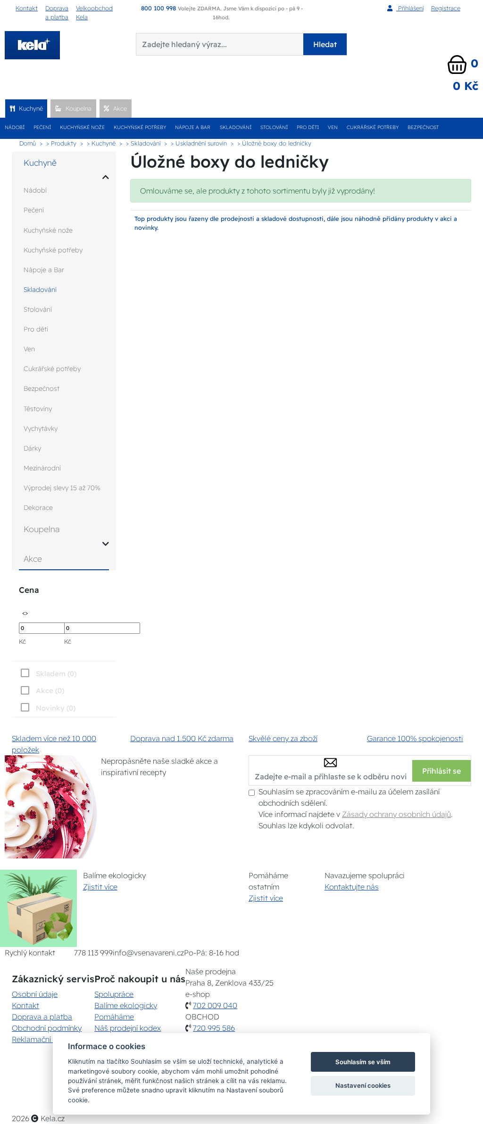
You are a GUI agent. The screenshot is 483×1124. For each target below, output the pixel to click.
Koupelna (78, 108)
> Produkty (61, 143)
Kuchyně (30, 108)
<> (25, 612)
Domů (27, 143)
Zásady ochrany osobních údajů (396, 814)
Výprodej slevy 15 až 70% (62, 488)
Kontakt (27, 8)
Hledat (325, 44)
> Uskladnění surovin (199, 143)
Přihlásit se (441, 771)
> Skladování (143, 143)
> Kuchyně (101, 143)
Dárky (32, 448)
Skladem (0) (56, 673)
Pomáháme (114, 1016)
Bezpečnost (423, 127)
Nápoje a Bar (192, 127)
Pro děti (308, 127)
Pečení (42, 127)
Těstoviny (38, 408)
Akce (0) (50, 690)
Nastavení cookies (363, 1085)
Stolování (274, 127)
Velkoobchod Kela (94, 12)
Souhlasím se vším (363, 1062)
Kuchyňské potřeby (140, 127)
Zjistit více (100, 886)
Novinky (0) (55, 708)
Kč (22, 641)
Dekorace (38, 507)
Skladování (235, 127)
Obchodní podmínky (47, 1028)
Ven (333, 127)
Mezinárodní (42, 468)
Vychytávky (41, 428)
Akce (119, 108)
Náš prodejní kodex (127, 1028)
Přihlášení (410, 8)
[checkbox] (47, 707)
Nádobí (15, 127)
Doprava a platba (56, 12)
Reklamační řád (38, 1039)
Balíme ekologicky (125, 1005)
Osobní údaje (35, 994)
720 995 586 (214, 1028)
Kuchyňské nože (82, 127)
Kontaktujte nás (352, 886)
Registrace (445, 8)
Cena (29, 590)
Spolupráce (113, 994)
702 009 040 (215, 1005)
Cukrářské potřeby (373, 127)
